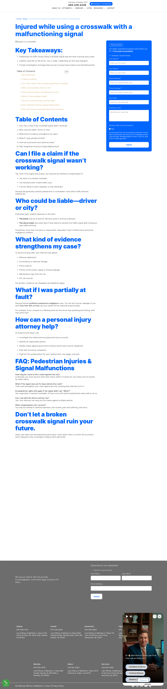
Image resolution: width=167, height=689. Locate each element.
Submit (129, 145)
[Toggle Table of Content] (65, 72)
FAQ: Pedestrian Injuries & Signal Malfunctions (41, 105)
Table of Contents (29, 79)
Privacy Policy (57, 686)
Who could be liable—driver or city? (36, 88)
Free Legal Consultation (123, 51)
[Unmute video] (127, 616)
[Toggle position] (155, 616)
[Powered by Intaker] (148, 684)
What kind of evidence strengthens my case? (40, 92)
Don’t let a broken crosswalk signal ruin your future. (43, 109)
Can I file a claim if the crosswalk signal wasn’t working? (45, 83)
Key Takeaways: (28, 75)
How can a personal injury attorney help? (38, 101)
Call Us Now (9, 552)
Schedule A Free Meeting (102, 4)
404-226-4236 (77, 5)
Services (79, 8)
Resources (98, 8)
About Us (56, 8)
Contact (111, 8)
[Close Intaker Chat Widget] (159, 616)
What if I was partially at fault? (34, 96)
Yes (112, 129)
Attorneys (67, 8)
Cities (89, 8)
